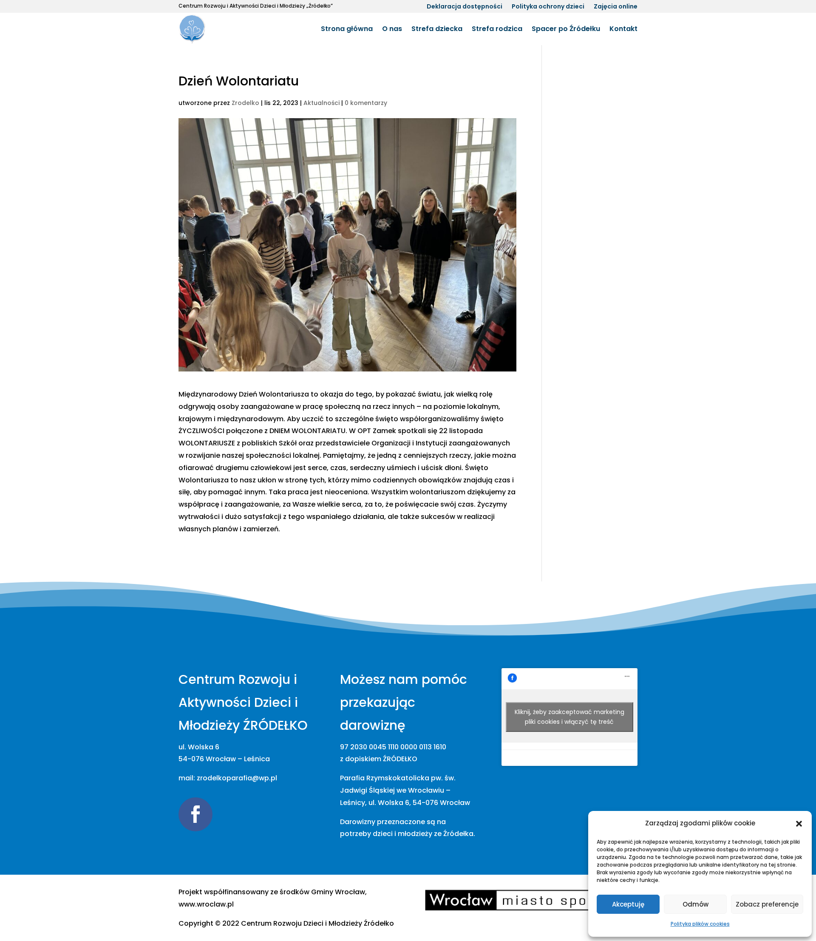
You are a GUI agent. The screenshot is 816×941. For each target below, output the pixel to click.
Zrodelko (245, 103)
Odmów (695, 904)
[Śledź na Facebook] (195, 814)
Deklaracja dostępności (464, 7)
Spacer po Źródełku (566, 29)
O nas (392, 29)
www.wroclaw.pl (206, 904)
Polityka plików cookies (700, 923)
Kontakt (623, 29)
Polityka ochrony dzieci (548, 7)
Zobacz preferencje (767, 904)
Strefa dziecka (436, 29)
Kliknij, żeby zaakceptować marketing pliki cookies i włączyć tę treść (569, 717)
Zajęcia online (616, 7)
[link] (317, 923)
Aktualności (321, 103)
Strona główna (347, 29)
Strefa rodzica (497, 29)
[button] (799, 823)
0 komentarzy (366, 103)
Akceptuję (628, 904)
